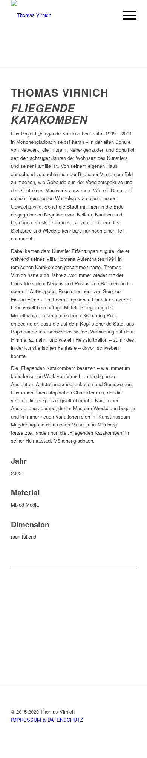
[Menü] (125, 15)
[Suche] (108, 15)
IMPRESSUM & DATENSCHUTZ (47, 719)
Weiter (119, 626)
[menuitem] (108, 15)
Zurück (28, 626)
